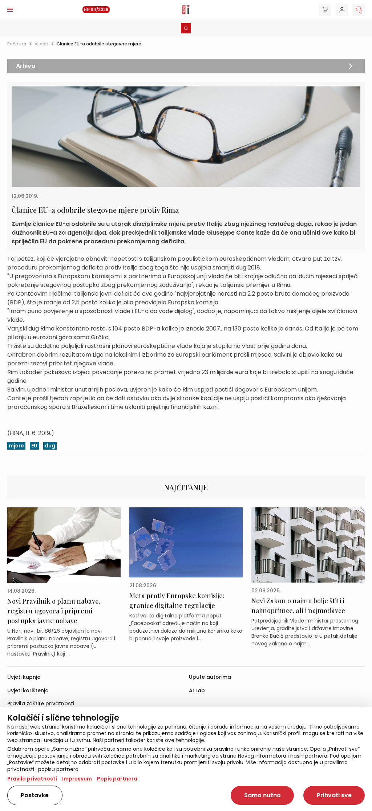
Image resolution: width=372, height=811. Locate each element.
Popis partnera (117, 778)
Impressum (77, 778)
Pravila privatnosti (32, 778)
